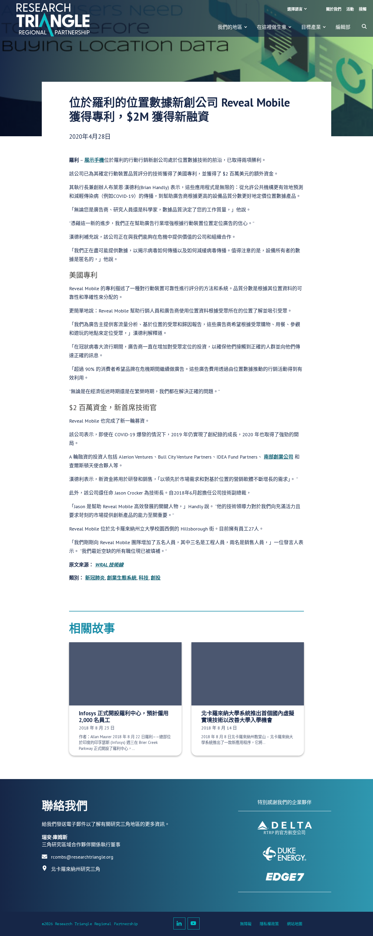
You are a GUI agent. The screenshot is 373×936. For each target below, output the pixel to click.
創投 (156, 578)
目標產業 (311, 27)
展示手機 (94, 160)
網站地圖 (294, 924)
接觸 (362, 9)
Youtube (194, 923)
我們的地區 (230, 27)
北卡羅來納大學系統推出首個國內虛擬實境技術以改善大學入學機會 (247, 717)
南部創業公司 (278, 457)
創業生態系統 (122, 578)
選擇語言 (295, 9)
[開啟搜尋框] (364, 26)
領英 (179, 923)
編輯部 (343, 27)
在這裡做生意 (271, 27)
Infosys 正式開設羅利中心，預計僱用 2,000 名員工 (123, 717)
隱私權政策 (269, 924)
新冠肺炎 (95, 578)
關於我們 (333, 9)
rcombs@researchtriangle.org (82, 857)
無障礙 (245, 924)
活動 (350, 9)
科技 (144, 578)
